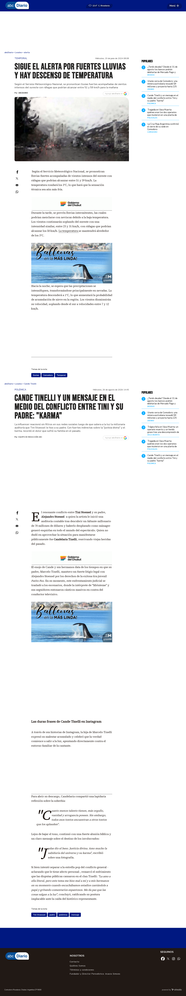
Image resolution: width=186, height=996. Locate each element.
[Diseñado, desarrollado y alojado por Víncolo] (177, 990)
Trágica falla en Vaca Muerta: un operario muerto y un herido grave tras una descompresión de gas (163, 430)
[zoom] (72, 129)
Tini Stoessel (39, 915)
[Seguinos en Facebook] (162, 958)
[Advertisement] (93, 31)
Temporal (61, 375)
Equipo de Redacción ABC (30, 437)
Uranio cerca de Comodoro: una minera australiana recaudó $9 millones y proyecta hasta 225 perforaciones (162, 85)
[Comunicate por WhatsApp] (178, 958)
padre (52, 915)
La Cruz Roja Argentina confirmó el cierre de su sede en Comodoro (163, 127)
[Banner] (72, 210)
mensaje (75, 915)
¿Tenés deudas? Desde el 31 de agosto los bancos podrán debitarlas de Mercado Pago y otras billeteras (162, 71)
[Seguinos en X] (168, 958)
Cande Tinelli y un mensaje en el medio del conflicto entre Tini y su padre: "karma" (162, 98)
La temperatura (69, 231)
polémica (63, 915)
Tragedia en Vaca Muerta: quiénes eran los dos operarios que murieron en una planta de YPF (162, 113)
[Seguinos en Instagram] (173, 958)
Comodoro (48, 375)
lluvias (36, 375)
